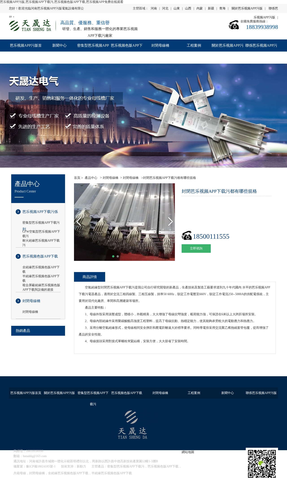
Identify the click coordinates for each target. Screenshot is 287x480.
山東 (177, 8)
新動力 (81, 466)
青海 (222, 8)
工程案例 (194, 45)
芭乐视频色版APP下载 (127, 51)
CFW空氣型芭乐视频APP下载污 (41, 232)
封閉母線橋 (160, 45)
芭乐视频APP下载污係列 (40, 215)
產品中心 (91, 177)
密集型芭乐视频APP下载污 (93, 51)
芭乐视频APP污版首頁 (26, 51)
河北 (165, 8)
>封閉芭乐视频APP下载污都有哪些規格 (168, 177)
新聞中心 (59, 45)
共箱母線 (19, 473)
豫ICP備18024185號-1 (41, 466)
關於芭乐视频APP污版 (247, 8)
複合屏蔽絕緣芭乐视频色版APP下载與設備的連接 (41, 285)
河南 (154, 8)
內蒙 (199, 8)
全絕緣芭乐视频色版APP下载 (41, 268)
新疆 (211, 8)
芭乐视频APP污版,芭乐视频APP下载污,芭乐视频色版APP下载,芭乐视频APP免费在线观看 (61, 2)
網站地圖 (188, 452)
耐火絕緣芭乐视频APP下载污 (41, 241)
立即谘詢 (196, 248)
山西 (188, 8)
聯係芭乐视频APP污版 (261, 51)
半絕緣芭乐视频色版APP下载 (41, 277)
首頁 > (78, 177)
